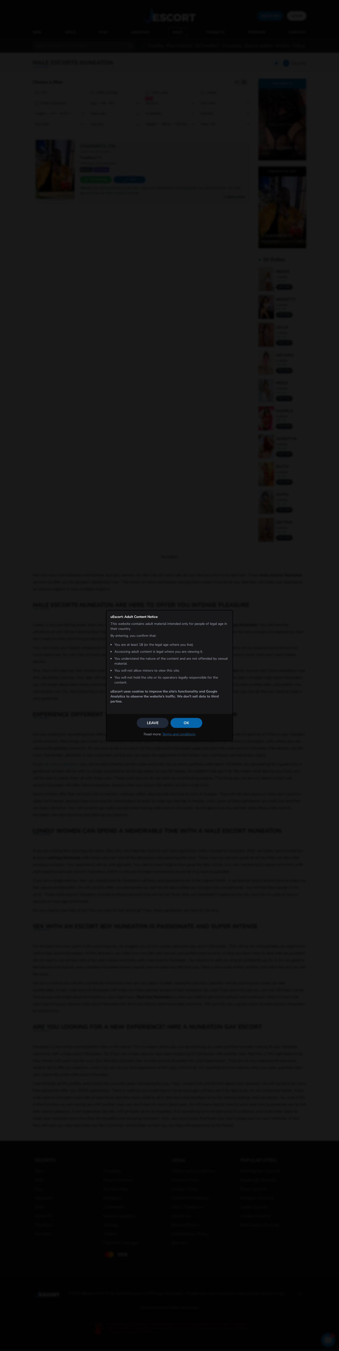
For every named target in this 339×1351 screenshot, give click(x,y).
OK (186, 722)
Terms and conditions (179, 734)
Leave (153, 722)
